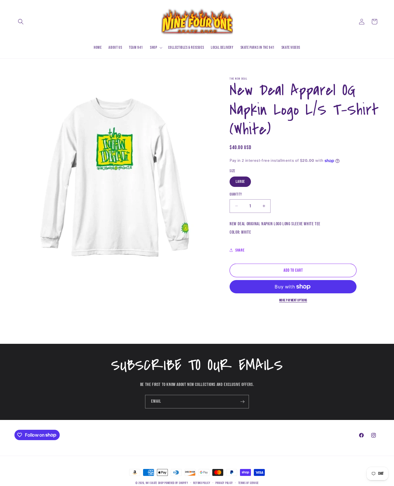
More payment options (293, 300)
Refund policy (201, 483)
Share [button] (239, 250)
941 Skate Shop (155, 483)
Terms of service (248, 483)
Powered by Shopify (176, 483)
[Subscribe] (242, 401)
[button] (20, 21)
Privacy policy (224, 483)
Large (240, 181)
